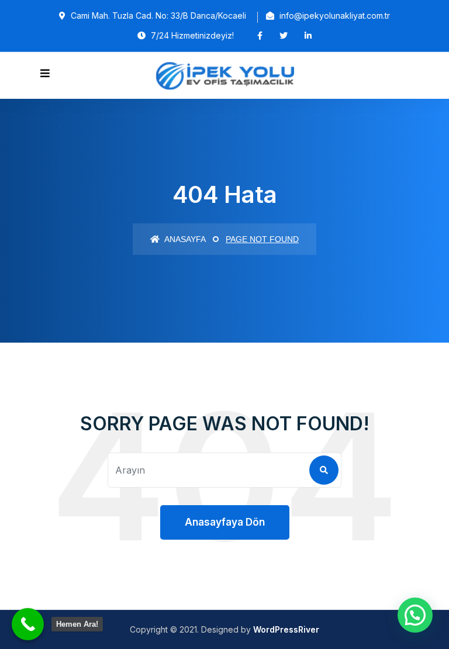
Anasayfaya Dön (225, 522)
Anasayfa (184, 239)
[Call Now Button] (28, 624)
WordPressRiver (286, 629)
